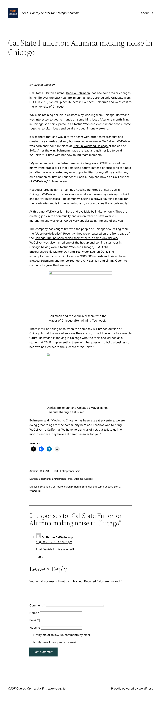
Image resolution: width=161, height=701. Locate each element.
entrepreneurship (63, 486)
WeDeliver (108, 141)
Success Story (111, 486)
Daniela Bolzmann (78, 93)
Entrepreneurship (62, 478)
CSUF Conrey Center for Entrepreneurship (50, 13)
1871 (56, 189)
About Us (147, 13)
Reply (39, 556)
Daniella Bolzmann (40, 486)
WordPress (146, 688)
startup (97, 486)
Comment (37, 605)
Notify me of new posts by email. (55, 642)
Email (34, 620)
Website (34, 627)
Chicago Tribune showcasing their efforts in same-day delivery (76, 238)
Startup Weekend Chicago (90, 146)
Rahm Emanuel (83, 486)
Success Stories (83, 478)
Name (34, 612)
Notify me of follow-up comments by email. (62, 635)
